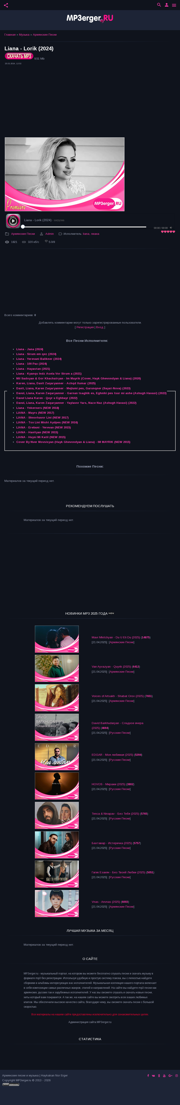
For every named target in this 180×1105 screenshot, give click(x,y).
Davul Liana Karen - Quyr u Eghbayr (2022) (46, 398)
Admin (49, 233)
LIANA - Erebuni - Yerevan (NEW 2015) (43, 427)
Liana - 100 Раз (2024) (31, 363)
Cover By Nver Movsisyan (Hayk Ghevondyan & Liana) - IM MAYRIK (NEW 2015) (73, 442)
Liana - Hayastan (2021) (33, 368)
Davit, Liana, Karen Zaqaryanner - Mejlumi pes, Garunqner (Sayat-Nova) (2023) (73, 388)
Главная (10, 34)
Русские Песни (120, 732)
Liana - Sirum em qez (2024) (36, 354)
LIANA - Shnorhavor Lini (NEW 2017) (42, 417)
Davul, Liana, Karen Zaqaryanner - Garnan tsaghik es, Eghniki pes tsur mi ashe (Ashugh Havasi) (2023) (91, 393)
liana (86, 233)
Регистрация (85, 327)
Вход (99, 327)
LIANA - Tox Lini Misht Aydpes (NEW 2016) (47, 422)
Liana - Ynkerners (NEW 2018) (37, 408)
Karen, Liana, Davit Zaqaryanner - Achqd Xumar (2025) (56, 383)
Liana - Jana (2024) (29, 349)
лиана (95, 233)
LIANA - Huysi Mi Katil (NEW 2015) (41, 437)
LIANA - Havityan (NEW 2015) (37, 432)
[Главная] (90, 20)
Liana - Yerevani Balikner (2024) (39, 358)
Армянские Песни (45, 34)
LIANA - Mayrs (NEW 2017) (35, 412)
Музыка (24, 34)
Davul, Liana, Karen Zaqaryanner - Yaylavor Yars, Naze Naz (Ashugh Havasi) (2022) (76, 402)
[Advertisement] (90, 102)
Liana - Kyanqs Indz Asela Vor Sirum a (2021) (49, 373)
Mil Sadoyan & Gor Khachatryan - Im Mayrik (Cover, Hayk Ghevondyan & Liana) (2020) (78, 378)
